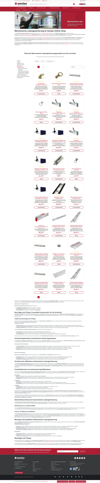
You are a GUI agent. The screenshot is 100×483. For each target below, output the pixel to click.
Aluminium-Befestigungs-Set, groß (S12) (76, 254)
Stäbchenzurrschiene (54, 37)
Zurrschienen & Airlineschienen (23, 71)
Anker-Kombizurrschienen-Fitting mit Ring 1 (76, 198)
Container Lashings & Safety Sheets (23, 76)
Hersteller (37, 61)
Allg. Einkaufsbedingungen (37, 468)
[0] (80, 4)
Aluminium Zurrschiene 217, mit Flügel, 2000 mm (58, 283)
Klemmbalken (46, 34)
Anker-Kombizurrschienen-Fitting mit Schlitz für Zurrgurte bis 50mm (59, 169)
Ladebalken (26, 35)
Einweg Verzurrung (20, 63)
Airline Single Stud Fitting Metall (41, 112)
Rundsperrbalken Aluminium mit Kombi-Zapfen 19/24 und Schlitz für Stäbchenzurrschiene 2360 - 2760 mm (76, 84)
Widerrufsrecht (53, 466)
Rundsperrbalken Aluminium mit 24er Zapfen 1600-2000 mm (76, 283)
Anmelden (83, 0)
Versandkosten (53, 463)
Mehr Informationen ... (44, 481)
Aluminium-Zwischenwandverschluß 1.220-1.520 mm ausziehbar (76, 112)
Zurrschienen (69, 35)
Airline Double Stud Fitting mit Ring (59, 84)
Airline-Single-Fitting (41, 443)
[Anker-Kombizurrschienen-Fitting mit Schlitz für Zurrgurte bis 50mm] (59, 160)
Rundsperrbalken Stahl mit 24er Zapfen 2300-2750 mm (76, 226)
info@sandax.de (37, 0)
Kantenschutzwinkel (20, 64)
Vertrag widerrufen (18, 472)
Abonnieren (82, 451)
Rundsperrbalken (33, 35)
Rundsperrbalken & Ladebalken (23, 72)
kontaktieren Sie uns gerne (69, 43)
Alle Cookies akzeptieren (80, 481)
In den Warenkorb (41, 93)
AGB (33, 467)
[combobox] (51, 4)
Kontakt (34, 465)
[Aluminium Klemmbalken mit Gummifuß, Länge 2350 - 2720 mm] (41, 160)
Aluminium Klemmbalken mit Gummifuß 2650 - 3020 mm (41, 198)
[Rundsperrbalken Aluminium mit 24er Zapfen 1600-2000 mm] (76, 274)
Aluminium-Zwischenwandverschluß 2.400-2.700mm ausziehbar (59, 112)
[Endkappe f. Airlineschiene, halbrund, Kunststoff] (59, 245)
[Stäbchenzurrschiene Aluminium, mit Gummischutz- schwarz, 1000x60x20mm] (59, 188)
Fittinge (46, 38)
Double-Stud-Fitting (48, 443)
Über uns (34, 463)
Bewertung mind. (50, 61)
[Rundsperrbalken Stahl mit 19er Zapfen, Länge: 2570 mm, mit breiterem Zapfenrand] (59, 217)
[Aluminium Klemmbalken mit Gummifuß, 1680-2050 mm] (41, 132)
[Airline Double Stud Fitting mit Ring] (59, 75)
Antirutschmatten (20, 77)
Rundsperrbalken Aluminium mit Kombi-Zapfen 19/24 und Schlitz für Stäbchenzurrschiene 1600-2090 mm (41, 254)
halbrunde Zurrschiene (32, 37)
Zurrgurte (18, 62)
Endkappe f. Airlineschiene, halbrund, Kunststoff (59, 254)
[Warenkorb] (78, 4)
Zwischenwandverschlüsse (23, 34)
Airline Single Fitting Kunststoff (76, 169)
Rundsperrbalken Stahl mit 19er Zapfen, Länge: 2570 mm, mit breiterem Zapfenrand (59, 226)
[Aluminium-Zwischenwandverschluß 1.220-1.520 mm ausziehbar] (76, 103)
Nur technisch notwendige (63, 481)
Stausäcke (19, 60)
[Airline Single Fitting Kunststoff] (76, 160)
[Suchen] (74, 4)
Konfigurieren (71, 481)
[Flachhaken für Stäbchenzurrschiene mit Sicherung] (41, 75)
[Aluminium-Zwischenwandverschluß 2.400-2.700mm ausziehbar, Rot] (41, 217)
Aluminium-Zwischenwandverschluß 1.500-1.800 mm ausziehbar (76, 141)
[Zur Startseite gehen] (21, 4)
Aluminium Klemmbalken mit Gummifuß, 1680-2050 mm (41, 141)
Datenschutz (53, 467)
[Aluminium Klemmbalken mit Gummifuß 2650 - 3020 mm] (41, 188)
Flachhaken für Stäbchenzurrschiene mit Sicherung (41, 84)
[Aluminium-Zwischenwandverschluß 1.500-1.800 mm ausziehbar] (76, 132)
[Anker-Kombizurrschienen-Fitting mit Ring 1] (76, 188)
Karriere (34, 466)
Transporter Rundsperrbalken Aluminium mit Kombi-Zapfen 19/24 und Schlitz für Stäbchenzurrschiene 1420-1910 (41, 283)
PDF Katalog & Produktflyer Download (57, 468)
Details (58, 93)
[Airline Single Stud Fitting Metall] (41, 103)
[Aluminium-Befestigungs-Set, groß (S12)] (76, 245)
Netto (84, 4)
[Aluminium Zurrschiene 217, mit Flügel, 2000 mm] (59, 274)
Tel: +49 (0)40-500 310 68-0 (20, 466)
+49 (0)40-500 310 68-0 (26, 0)
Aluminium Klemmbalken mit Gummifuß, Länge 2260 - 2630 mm (59, 141)
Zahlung (52, 465)
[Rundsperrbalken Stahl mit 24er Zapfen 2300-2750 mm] (76, 217)
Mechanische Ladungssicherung (20, 67)
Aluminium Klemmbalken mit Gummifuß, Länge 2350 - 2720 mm (41, 169)
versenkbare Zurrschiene (42, 37)
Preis (43, 61)
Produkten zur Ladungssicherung (42, 33)
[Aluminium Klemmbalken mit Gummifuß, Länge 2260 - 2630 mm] (59, 132)
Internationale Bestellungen (55, 464)
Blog (33, 464)
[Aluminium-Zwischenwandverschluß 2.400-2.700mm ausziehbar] (59, 103)
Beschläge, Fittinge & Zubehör (23, 73)
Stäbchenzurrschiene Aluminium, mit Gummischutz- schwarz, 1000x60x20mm (58, 198)
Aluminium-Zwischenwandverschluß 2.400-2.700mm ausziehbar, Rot (41, 226)
